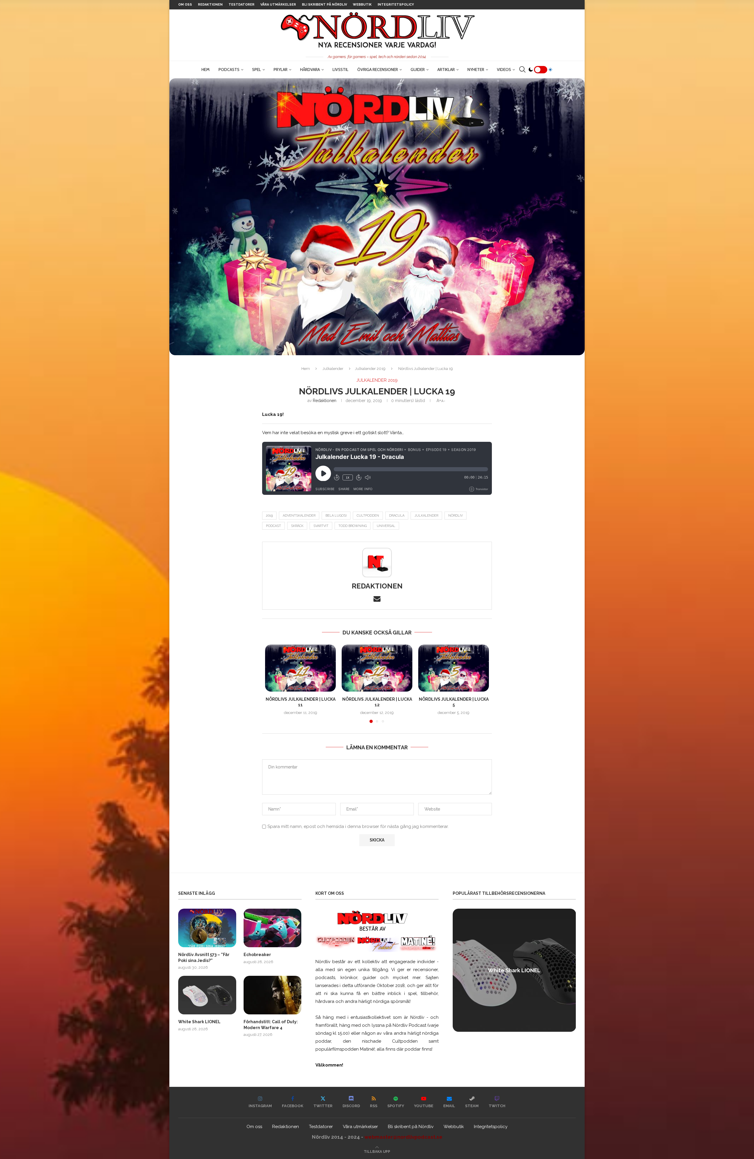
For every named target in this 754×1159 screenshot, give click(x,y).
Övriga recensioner (377, 69)
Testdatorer (241, 4)
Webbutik (362, 4)
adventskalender (299, 516)
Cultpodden (368, 516)
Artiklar (446, 69)
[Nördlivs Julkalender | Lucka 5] (453, 668)
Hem (205, 69)
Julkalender (333, 368)
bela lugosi (336, 516)
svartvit (320, 526)
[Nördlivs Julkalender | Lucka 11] (300, 668)
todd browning (352, 526)
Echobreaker (257, 954)
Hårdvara (310, 69)
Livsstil (340, 69)
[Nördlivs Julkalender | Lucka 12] (377, 668)
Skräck (297, 526)
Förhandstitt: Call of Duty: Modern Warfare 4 (271, 1024)
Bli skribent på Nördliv (324, 4)
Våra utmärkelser (278, 4)
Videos (504, 69)
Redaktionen (210, 4)
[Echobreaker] (273, 928)
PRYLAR (280, 69)
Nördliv (455, 516)
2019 (269, 516)
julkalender (426, 516)
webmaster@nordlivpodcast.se (403, 1137)
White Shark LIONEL (199, 1021)
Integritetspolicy (396, 4)
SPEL (256, 69)
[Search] (522, 69)
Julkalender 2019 (370, 368)
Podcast (273, 526)
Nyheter (475, 69)
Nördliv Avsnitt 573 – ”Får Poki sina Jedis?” (203, 957)
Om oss (185, 4)
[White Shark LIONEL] (207, 995)
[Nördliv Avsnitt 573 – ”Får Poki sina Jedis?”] (207, 928)
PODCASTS (229, 69)
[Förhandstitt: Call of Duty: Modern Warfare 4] (273, 995)
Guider (418, 69)
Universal (386, 526)
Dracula (396, 516)
